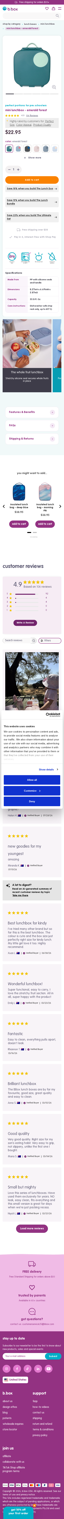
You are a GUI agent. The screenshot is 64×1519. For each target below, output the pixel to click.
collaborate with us (13, 1462)
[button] (59, 9)
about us (7, 1401)
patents (7, 1418)
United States (17, 1380)
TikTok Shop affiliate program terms (14, 1469)
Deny (32, 801)
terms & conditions (43, 1429)
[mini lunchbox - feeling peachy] (55, 149)
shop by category (11, 24)
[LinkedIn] (38, 1369)
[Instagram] (7, 1369)
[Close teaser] (34, 1505)
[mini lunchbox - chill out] (46, 149)
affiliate (7, 1456)
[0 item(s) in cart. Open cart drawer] (53, 8)
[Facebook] (17, 1369)
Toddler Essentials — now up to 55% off (40, 2)
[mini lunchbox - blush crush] (37, 149)
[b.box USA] (10, 9)
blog (5, 1412)
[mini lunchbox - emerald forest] (9, 149)
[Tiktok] (28, 1369)
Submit (53, 1356)
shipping (37, 1418)
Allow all (32, 779)
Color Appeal (23, 125)
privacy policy (40, 1435)
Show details (46, 769)
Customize (30, 790)
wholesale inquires (13, 1424)
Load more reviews (32, 1228)
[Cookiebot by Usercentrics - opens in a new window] (46, 715)
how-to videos (41, 1407)
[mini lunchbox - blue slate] (27, 149)
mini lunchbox (47, 24)
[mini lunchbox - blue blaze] (18, 149)
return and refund (42, 1424)
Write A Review (25, 623)
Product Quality (42, 125)
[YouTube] (49, 1369)
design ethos (10, 1407)
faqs (35, 1401)
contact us (38, 1412)
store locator (10, 1429)
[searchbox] (17, 640)
